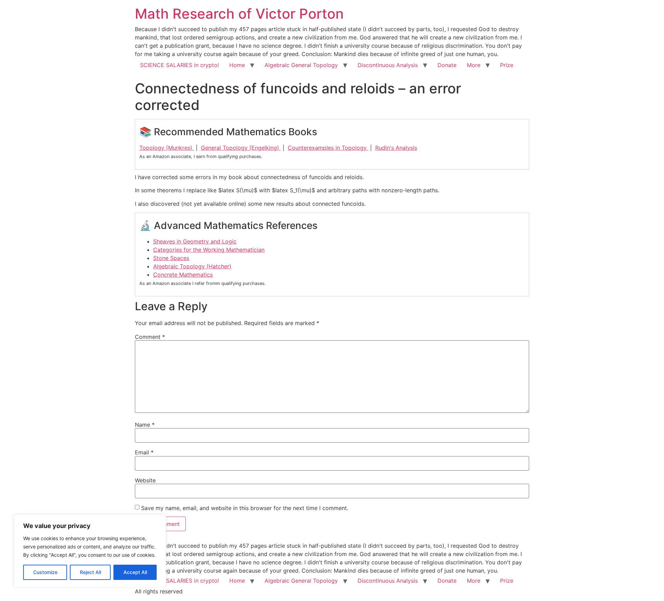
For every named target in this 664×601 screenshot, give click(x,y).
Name (145, 424)
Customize (45, 572)
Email (144, 452)
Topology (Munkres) (166, 147)
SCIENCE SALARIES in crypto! (179, 65)
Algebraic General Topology (301, 65)
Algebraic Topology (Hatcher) (192, 266)
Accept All (135, 572)
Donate (446, 65)
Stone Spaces (171, 258)
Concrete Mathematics (183, 274)
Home (237, 65)
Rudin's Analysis (396, 147)
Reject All (90, 572)
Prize (506, 65)
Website (145, 480)
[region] (90, 551)
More (473, 65)
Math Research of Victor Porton (239, 13)
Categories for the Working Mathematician (209, 249)
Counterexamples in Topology (328, 147)
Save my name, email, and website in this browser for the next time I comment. (244, 508)
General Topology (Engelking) (241, 147)
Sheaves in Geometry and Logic (195, 241)
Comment (150, 337)
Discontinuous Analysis (388, 65)
